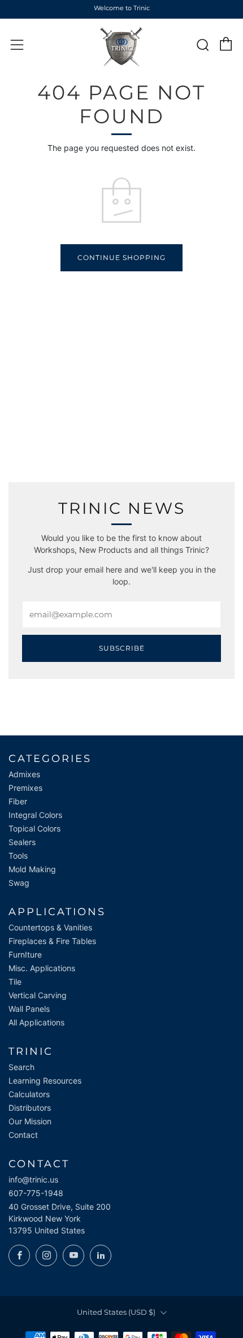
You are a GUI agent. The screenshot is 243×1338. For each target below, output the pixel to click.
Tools (18, 855)
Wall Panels (29, 1009)
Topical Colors (34, 828)
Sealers (22, 842)
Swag (18, 882)
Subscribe (122, 648)
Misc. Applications (41, 968)
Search (21, 1067)
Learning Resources (44, 1080)
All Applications (36, 1022)
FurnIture (25, 954)
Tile (14, 981)
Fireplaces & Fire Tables (52, 941)
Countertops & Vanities (50, 927)
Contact (23, 1135)
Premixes (25, 788)
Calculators (29, 1094)
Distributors (29, 1107)
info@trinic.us (33, 1179)
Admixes (24, 774)
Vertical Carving (37, 995)
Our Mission (29, 1121)
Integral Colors (35, 815)
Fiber (17, 801)
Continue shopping (121, 257)
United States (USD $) (116, 1312)
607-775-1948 (35, 1193)
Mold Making (32, 869)
